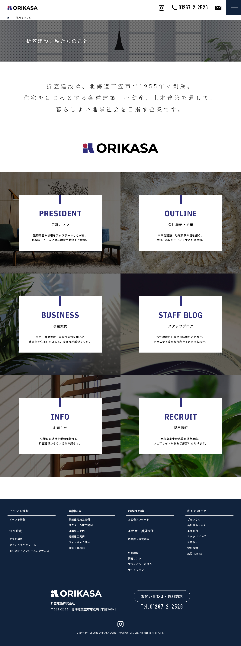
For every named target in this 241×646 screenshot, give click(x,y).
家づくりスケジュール (22, 545)
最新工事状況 (77, 548)
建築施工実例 (77, 536)
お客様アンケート (138, 519)
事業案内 (192, 530)
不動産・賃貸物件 (141, 531)
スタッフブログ (196, 536)
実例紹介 (75, 511)
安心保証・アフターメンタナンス (29, 550)
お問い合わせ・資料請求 (162, 596)
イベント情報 (19, 511)
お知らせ (192, 542)
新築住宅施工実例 (79, 519)
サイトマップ (136, 569)
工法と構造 (16, 539)
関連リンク (134, 558)
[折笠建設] (23, 7)
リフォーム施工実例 (81, 525)
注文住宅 (15, 531)
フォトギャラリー (79, 542)
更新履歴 (133, 553)
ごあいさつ (194, 519)
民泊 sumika (195, 553)
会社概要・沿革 (196, 525)
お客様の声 (136, 511)
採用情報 (192, 548)
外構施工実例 (77, 530)
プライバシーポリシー (141, 564)
